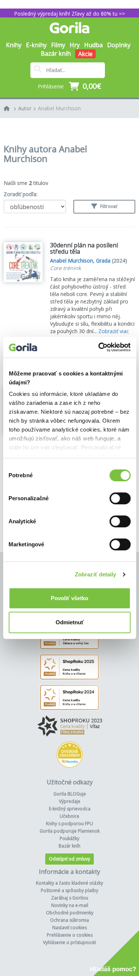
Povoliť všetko (69, 598)
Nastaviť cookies (69, 927)
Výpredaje (69, 801)
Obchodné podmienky (69, 913)
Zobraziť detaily (95, 574)
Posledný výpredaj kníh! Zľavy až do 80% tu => (69, 13)
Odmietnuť (70, 622)
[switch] (119, 498)
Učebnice (69, 816)
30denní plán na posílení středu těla (84, 248)
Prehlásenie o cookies (70, 935)
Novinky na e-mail (69, 905)
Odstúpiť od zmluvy (69, 859)
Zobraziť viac (113, 331)
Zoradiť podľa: (20, 194)
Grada (103, 260)
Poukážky (69, 838)
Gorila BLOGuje (69, 794)
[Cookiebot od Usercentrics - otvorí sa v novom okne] (98, 347)
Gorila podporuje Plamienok (70, 831)
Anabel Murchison (59, 108)
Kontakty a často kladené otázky (69, 883)
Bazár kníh (56, 53)
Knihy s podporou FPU (69, 823)
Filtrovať (108, 206)
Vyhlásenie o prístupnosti (69, 942)
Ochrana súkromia (69, 920)
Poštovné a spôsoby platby (69, 890)
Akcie (85, 54)
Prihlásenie (51, 86)
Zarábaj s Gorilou (69, 898)
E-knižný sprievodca (69, 809)
